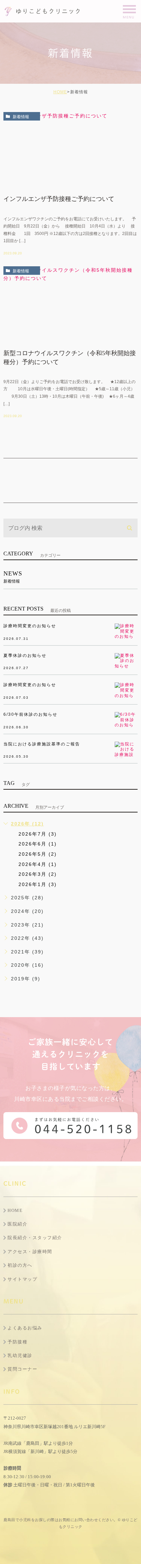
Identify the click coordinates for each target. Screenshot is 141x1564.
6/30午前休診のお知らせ (30, 714)
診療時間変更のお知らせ (29, 625)
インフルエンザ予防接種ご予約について (58, 198)
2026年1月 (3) (37, 884)
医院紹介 (17, 1224)
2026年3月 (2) (37, 874)
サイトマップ (22, 1279)
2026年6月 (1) (37, 844)
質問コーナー (22, 1369)
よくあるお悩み (25, 1327)
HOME (60, 92)
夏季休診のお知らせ (25, 655)
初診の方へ (20, 1265)
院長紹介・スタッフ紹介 (35, 1237)
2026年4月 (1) (37, 864)
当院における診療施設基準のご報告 (41, 744)
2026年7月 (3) (37, 834)
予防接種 (17, 1341)
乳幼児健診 (20, 1355)
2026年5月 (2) (37, 854)
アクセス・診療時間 (30, 1251)
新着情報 (21, 116)
